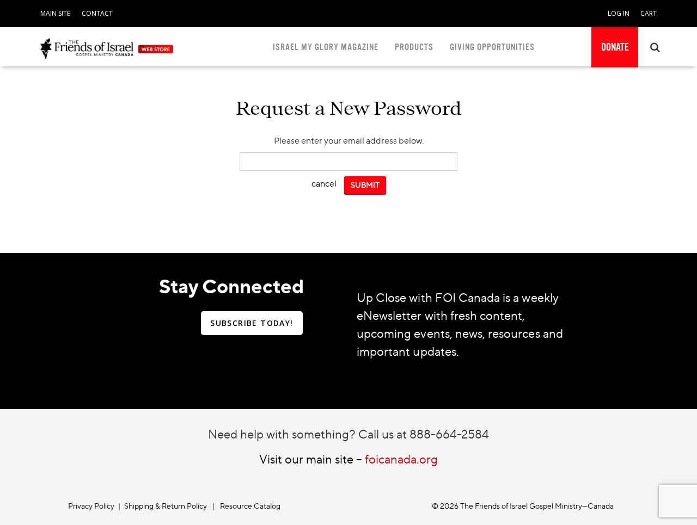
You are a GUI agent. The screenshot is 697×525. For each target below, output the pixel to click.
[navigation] (55, 11)
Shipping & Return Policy (165, 505)
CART (648, 13)
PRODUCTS (414, 47)
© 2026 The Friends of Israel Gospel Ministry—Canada (523, 505)
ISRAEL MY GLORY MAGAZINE (325, 47)
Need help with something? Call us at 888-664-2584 (348, 434)
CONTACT (97, 13)
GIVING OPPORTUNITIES (492, 47)
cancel (324, 183)
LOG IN (618, 13)
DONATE (614, 47)
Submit (365, 184)
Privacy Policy (91, 505)
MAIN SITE (55, 13)
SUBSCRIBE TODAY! (251, 323)
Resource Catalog (250, 505)
